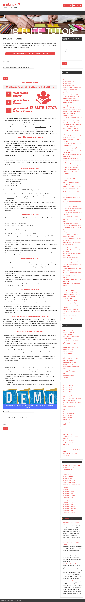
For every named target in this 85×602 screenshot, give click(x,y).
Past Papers (66, 455)
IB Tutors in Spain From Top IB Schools (72, 398)
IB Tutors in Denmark (68, 447)
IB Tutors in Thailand (68, 385)
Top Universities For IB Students (70, 128)
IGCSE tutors (10, 198)
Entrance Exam (67, 13)
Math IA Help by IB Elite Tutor (70, 290)
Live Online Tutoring (68, 442)
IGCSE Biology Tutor (68, 469)
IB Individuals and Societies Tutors (71, 355)
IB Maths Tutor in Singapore (69, 406)
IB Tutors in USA (67, 433)
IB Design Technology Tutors (69, 362)
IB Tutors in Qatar (67, 393)
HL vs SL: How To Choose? (69, 163)
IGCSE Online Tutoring (44, 13)
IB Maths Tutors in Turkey (69, 400)
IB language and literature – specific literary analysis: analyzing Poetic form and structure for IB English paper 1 (72, 109)
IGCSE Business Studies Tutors (70, 472)
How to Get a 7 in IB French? (69, 303)
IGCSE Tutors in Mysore (68, 510)
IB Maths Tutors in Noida (69, 296)
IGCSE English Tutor (67, 474)
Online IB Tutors (6, 13)
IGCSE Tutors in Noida (68, 497)
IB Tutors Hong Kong (68, 415)
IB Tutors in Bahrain (67, 387)
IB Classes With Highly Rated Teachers (72, 358)
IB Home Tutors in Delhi (19, 13)
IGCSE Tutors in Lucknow (69, 495)
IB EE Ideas (65, 277)
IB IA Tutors (32, 13)
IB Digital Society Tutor (68, 423)
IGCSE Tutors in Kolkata (68, 493)
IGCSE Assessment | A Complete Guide (72, 87)
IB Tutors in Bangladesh (68, 440)
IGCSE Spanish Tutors (68, 476)
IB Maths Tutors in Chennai (69, 330)
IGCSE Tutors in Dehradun (69, 506)
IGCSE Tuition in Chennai (69, 500)
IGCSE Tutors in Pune (68, 499)
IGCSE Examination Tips (68, 81)
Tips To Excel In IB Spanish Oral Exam (72, 191)
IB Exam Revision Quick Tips (69, 315)
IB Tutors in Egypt (67, 391)
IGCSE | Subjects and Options (70, 89)
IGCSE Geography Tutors (69, 480)
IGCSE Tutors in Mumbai (69, 491)
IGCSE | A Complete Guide (69, 91)
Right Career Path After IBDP (70, 134)
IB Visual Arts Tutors (68, 364)
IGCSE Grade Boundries (68, 85)
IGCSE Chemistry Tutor (68, 467)
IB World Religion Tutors (69, 370)
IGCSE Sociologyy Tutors (69, 482)
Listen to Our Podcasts (69, 518)
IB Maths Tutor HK (67, 417)
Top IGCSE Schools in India (69, 275)
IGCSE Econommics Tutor (69, 471)
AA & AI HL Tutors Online (69, 332)
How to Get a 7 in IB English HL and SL (72, 302)
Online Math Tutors (67, 334)
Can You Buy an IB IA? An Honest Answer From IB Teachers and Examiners (71, 77)
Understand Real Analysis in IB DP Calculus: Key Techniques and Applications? (71, 171)
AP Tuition (56, 13)
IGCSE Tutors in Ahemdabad (69, 508)
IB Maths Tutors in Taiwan (69, 421)
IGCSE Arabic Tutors (68, 478)
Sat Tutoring (66, 444)
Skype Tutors (66, 356)
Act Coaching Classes (68, 446)
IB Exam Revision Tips (68, 580)
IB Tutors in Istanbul (67, 396)
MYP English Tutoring (68, 351)
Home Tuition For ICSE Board (70, 371)
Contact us (65, 377)
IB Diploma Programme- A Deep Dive (72, 186)
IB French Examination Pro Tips (70, 309)
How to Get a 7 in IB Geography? (70, 300)
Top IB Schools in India (68, 375)
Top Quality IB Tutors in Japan (70, 453)
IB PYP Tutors (66, 424)
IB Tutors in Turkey (67, 395)
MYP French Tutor (67, 353)
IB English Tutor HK (67, 419)
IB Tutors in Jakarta (67, 411)
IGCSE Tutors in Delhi (68, 487)
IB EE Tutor (77, 13)
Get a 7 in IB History (68, 298)
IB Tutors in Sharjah (67, 389)
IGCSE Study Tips (67, 83)
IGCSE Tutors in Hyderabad (69, 502)
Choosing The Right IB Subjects (70, 158)
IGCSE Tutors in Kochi (68, 504)
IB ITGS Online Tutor (68, 360)
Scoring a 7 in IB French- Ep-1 (70, 563)
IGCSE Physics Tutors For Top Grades (71, 465)
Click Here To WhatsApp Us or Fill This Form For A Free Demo (30, 53)
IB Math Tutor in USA (68, 434)
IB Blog (64, 373)
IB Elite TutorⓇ (11, 4)
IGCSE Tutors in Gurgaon (69, 489)
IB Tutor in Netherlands (68, 413)
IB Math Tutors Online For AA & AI (71, 328)
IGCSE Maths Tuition (40, 127)
